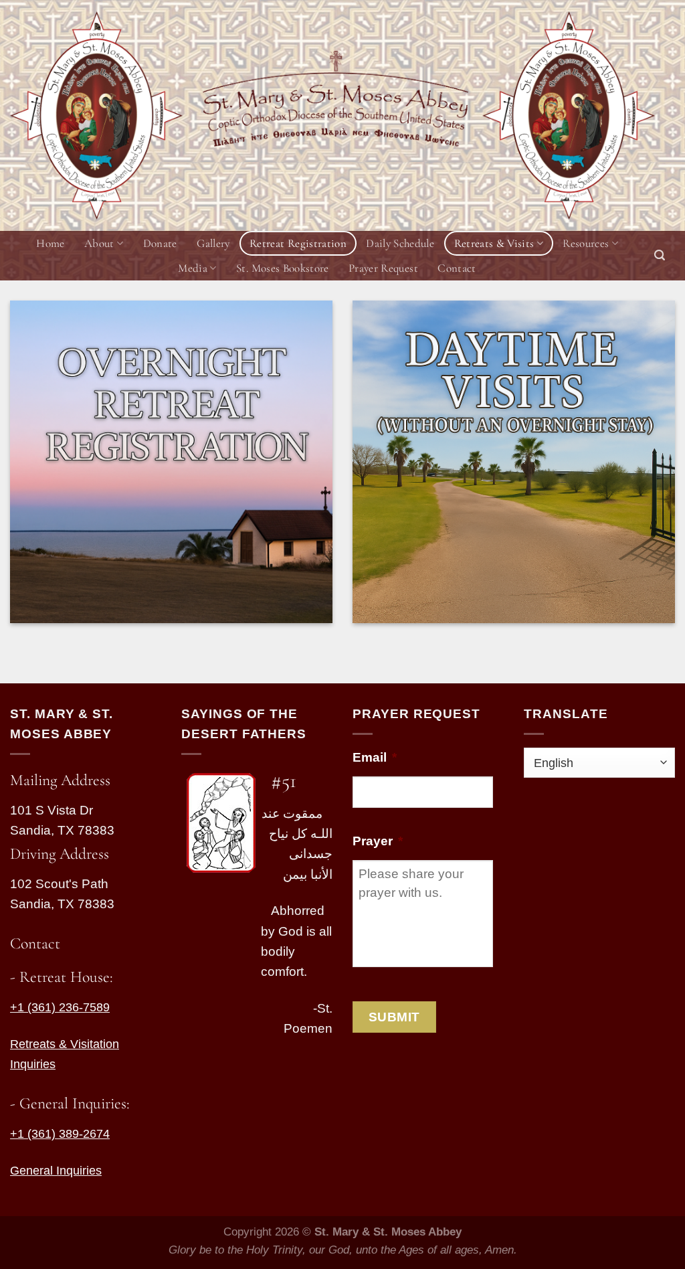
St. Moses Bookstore (282, 268)
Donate (160, 243)
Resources (586, 243)
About (99, 243)
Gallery (213, 243)
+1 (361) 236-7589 (60, 1007)
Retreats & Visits (494, 243)
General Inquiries (56, 1170)
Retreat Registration (298, 243)
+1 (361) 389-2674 (60, 1133)
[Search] (659, 255)
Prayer (378, 841)
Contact (456, 268)
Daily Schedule (400, 243)
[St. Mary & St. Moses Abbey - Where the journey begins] (96, 115)
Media (192, 268)
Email (375, 757)
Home (50, 243)
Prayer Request (383, 268)
